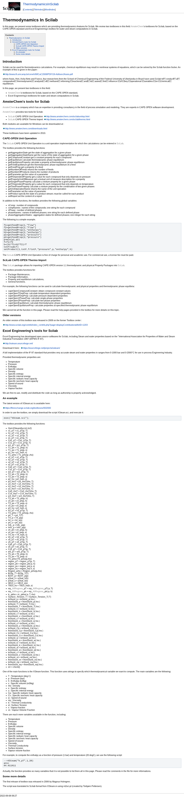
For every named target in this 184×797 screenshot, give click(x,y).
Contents (27, 9)
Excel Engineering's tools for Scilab (26, 50)
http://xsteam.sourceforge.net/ (19, 343)
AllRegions (17, 588)
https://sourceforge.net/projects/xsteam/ (41, 348)
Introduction (16, 40)
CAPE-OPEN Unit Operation (27, 44)
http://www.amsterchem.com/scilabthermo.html (68, 119)
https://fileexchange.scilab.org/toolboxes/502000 (28, 408)
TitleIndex (38, 9)
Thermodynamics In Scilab (19, 38)
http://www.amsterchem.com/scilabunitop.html (67, 116)
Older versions (21, 48)
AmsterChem (137, 26)
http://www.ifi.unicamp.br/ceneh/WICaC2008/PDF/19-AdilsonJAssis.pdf (39, 74)
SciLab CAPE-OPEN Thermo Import (30, 46)
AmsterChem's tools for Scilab (24, 42)
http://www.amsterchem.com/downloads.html (26, 128)
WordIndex (50, 9)
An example (20, 52)
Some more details (23, 54)
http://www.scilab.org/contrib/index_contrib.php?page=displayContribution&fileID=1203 (46, 325)
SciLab (11, 116)
